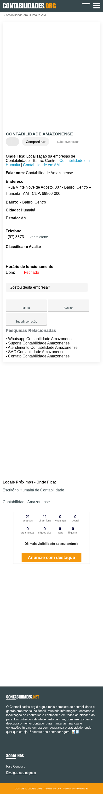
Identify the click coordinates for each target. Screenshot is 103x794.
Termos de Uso (52, 788)
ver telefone (39, 237)
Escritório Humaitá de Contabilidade (33, 490)
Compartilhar (36, 142)
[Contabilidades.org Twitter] (9, 736)
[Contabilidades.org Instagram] (12, 736)
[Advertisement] (51, 77)
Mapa (26, 308)
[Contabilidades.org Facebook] (7, 736)
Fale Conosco (15, 766)
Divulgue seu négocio (21, 773)
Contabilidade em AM (41, 165)
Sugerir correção (26, 321)
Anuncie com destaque (51, 557)
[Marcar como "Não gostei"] (16, 142)
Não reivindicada (68, 142)
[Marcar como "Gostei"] (10, 142)
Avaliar (68, 308)
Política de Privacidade (75, 788)
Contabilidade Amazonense (26, 502)
